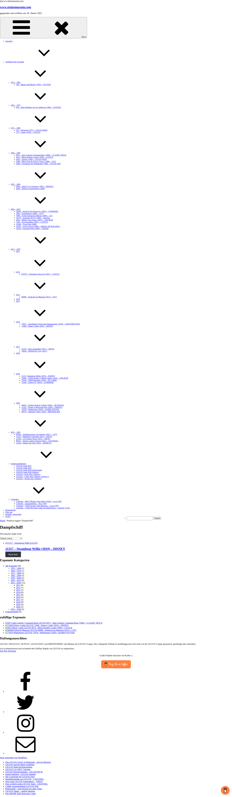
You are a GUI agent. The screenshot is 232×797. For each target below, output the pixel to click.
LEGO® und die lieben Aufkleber (19, 764)
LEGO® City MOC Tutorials (17, 769)
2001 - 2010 (16, 580)
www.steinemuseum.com (15, 7)
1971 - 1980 (16, 573)
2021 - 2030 (16, 609)
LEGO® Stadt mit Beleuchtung (18, 767)
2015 (18, 301)
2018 (18, 353)
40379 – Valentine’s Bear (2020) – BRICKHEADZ (40, 412)
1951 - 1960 (16, 568)
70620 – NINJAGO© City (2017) (34, 351)
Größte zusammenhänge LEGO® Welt (21, 786)
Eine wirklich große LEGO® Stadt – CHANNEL (26, 784)
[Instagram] (25, 732)
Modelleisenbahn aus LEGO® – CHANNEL (24, 779)
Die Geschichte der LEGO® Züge (20, 777)
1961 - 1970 (16, 571)
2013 (18, 590)
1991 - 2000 (16, 578)
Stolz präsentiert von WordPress (13, 758)
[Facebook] (25, 691)
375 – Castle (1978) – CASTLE (28, 132)
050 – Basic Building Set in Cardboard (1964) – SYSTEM (38, 107)
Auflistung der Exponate (14, 62)
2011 (18, 251)
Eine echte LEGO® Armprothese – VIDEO (24, 781)
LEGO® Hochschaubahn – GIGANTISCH (24, 772)
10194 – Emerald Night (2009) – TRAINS (32, 229)
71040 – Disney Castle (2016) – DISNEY (37, 326)
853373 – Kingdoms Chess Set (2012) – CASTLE (40, 274)
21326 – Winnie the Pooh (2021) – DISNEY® (34, 443)
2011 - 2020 (16, 583)
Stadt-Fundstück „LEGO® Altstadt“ (20, 774)
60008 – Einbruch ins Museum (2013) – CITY (39, 297)
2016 (18, 597)
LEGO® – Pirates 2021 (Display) (29, 479)
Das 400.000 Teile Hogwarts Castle (20, 793)
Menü (84, 37)
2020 (18, 607)
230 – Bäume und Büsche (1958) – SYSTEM (33, 85)
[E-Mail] (25, 753)
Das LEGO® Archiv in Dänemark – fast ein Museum (28, 762)
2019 (18, 604)
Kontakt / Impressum (13, 514)
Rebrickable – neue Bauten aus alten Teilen (23, 789)
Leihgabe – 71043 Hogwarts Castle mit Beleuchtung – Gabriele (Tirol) (43, 508)
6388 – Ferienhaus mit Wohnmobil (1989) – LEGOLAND (38, 164)
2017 (18, 599)
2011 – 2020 (15, 249)
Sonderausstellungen (18, 464)
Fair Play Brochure (8, 651)
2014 (18, 592)
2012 (18, 587)
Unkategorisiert (11, 612)
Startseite (8, 41)
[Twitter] (25, 712)
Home (2, 521)
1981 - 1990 (16, 575)
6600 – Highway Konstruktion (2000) (30, 189)
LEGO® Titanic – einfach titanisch (20, 791)
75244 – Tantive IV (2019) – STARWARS (37, 382)
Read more (13, 554)
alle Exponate (11, 566)
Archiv (8, 517)
